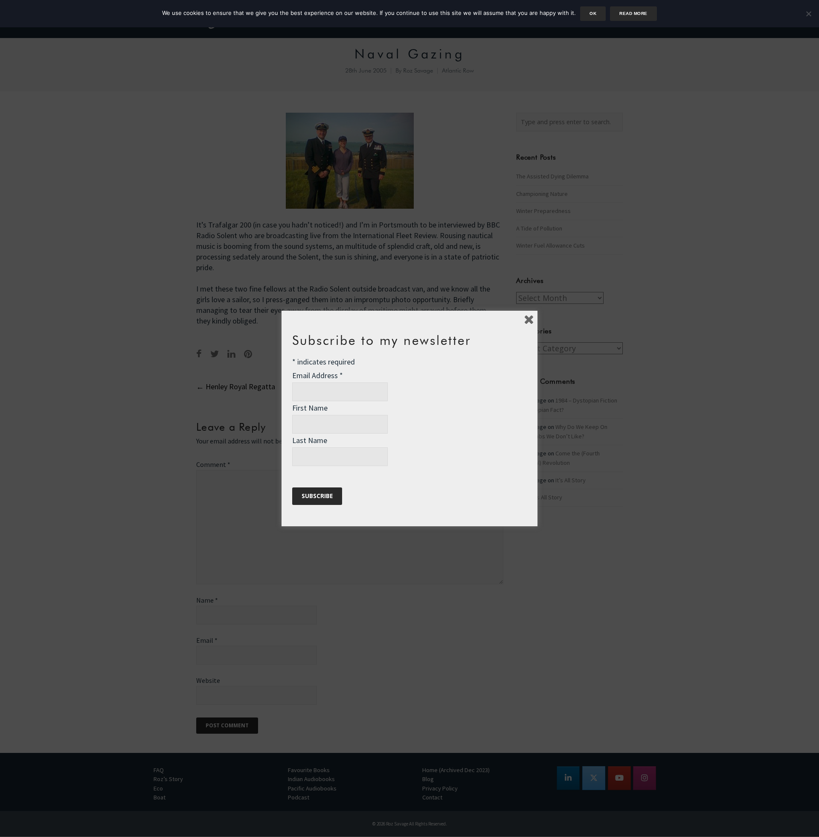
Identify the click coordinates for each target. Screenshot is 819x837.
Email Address (317, 375)
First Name (310, 408)
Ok (593, 13)
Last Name (309, 440)
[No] (808, 13)
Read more (633, 13)
